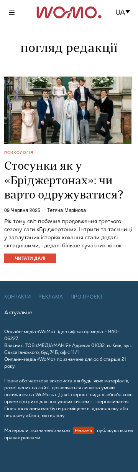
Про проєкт (87, 297)
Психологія (18, 152)
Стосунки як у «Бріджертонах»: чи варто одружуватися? (63, 181)
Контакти (17, 297)
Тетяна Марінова (66, 210)
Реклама (50, 297)
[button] (125, 12)
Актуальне (18, 312)
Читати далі (30, 258)
